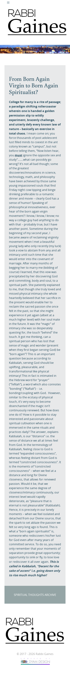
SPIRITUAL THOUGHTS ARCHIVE (35, 595)
